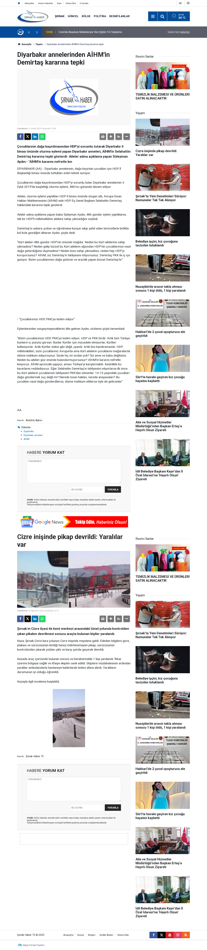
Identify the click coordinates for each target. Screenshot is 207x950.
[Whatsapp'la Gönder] (42, 136)
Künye (80, 935)
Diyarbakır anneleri (33, 435)
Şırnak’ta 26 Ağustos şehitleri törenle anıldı (83, 32)
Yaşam (39, 44)
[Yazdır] (103, 136)
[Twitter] (27, 136)
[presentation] (29, 32)
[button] (111, 136)
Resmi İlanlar (119, 16)
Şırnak (60, 16)
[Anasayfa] (19, 3)
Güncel (73, 16)
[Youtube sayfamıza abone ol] (170, 935)
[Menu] (153, 16)
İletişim (91, 935)
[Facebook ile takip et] (153, 935)
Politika (100, 16)
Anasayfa (26, 44)
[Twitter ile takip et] (162, 935)
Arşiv (59, 3)
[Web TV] (180, 3)
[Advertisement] (74, 289)
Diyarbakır (29, 431)
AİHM (26, 439)
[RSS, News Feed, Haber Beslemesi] (186, 935)
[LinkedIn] (35, 136)
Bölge (86, 16)
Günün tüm (179, 32)
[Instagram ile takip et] (178, 935)
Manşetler (29, 3)
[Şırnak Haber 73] (32, 16)
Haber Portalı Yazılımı (33, 945)
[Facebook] (20, 136)
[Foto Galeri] (188, 3)
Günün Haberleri (45, 3)
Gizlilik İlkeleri (106, 935)
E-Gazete (84, 3)
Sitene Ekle (71, 3)
